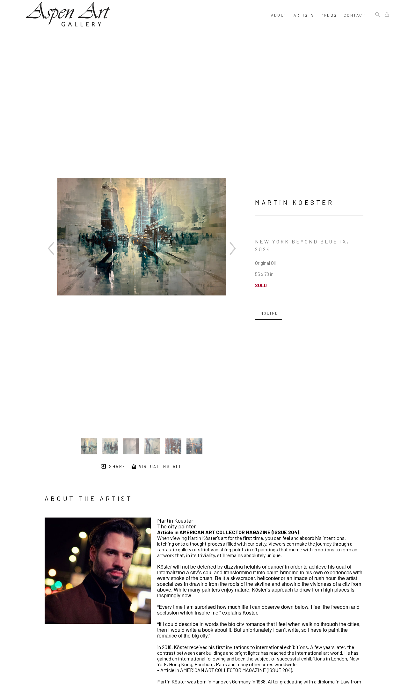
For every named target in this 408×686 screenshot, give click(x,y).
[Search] (377, 14)
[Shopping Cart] (387, 14)
